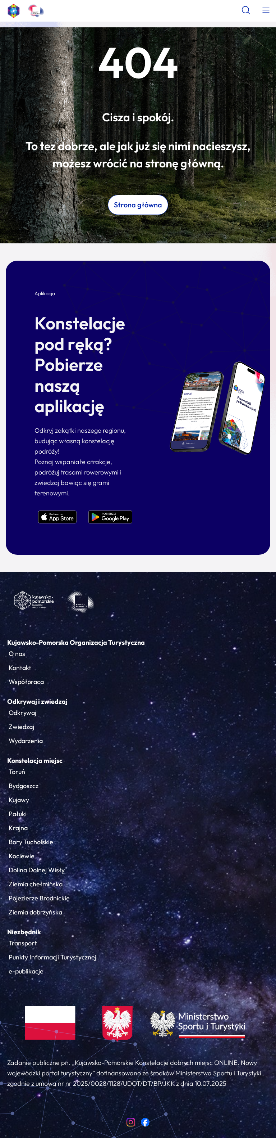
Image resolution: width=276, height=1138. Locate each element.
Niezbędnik (24, 932)
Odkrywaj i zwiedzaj (37, 701)
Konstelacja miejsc (35, 760)
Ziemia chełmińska (36, 884)
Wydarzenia (26, 741)
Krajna (18, 828)
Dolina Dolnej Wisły (37, 870)
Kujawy (19, 800)
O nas (17, 653)
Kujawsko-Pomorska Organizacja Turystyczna (76, 642)
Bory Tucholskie (31, 842)
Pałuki (18, 814)
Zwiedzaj (21, 727)
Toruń (17, 772)
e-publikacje (26, 971)
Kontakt (20, 668)
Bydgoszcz (23, 786)
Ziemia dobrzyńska (35, 912)
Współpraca (26, 682)
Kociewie (21, 856)
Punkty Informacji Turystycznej (52, 957)
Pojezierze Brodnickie (39, 898)
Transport (23, 943)
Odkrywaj (22, 713)
